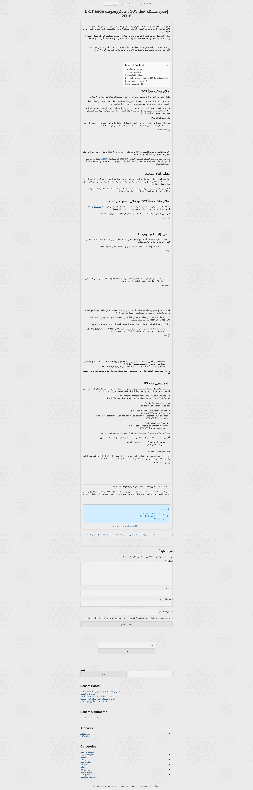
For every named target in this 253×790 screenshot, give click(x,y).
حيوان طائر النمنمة (88, 694)
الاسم (169, 588)
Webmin (105, 159)
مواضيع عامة (85, 774)
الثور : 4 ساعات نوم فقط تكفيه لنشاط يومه (144, 535)
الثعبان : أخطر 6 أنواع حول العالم (93, 701)
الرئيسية (141, 3)
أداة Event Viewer (136, 72)
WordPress (97, 786)
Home (148, 3)
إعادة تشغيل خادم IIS (135, 84)
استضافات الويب (87, 752)
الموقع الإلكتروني (165, 611)
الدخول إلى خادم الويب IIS (137, 81)
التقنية (134, 526)
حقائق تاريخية (86, 762)
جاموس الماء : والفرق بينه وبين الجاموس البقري (100, 691)
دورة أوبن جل (85, 769)
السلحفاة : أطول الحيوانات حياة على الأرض (98, 696)
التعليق (169, 561)
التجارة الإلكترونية (87, 754)
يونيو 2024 (85, 733)
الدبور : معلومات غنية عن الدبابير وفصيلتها (97, 699)
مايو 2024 (84, 736)
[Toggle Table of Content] (165, 65)
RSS (157, 786)
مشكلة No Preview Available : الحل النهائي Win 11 (105, 535)
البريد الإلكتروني (165, 599)
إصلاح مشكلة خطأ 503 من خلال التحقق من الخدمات (147, 78)
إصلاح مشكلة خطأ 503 (135, 69)
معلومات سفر (86, 772)
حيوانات (83, 764)
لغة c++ (97, 206)
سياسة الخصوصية (128, 3)
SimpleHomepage (122, 786)
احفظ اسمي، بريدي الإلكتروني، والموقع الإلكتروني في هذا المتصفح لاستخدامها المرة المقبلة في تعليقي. (127, 618)
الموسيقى (84, 759)
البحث (83, 670)
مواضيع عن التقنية (87, 777)
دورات (129, 526)
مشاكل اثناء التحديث (134, 75)
